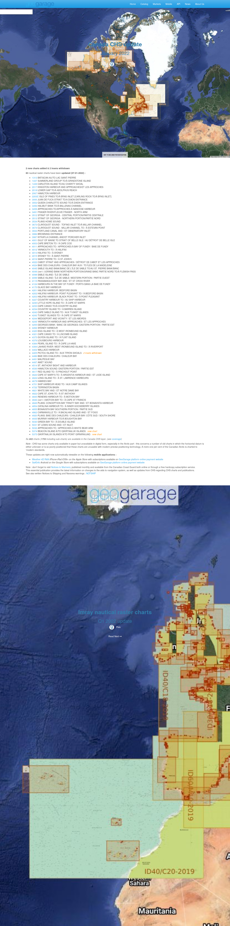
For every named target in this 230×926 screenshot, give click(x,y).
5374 (34, 431)
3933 (34, 230)
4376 (34, 340)
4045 (34, 268)
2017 (34, 187)
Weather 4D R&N (40, 459)
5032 (34, 428)
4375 (34, 337)
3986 (34, 233)
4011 (34, 246)
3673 (34, 224)
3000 (34, 199)
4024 (34, 265)
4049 (34, 271)
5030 (34, 421)
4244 (34, 318)
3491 (34, 212)
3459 (34, 208)
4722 (34, 387)
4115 (34, 280)
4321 (34, 334)
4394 (34, 346)
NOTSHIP (91, 473)
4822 (34, 393)
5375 (34, 434)
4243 (34, 315)
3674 (34, 227)
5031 (34, 424)
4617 (34, 371)
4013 (34, 252)
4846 (34, 399)
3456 (34, 205)
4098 (34, 274)
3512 (34, 215)
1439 (34, 183)
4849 (34, 402)
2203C (35, 196)
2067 (34, 193)
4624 (34, 377)
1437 (34, 180)
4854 (34, 406)
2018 (34, 190)
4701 (34, 384)
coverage (116, 438)
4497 (34, 362)
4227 (34, 299)
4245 (34, 321)
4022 (34, 262)
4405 (34, 352)
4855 (34, 409)
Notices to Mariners (60, 467)
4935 (34, 418)
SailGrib (36, 462)
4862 (34, 412)
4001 (34, 240)
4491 (34, 359)
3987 (34, 237)
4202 (34, 293)
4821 (34, 390)
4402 (34, 349)
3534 (34, 221)
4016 (34, 259)
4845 (34, 396)
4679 (34, 381)
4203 (34, 296)
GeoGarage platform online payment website (141, 459)
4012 (34, 249)
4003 (34, 243)
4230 (34, 302)
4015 (34, 255)
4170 (34, 287)
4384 (34, 343)
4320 (34, 331)
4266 (34, 327)
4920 (34, 415)
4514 (34, 365)
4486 (34, 356)
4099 (34, 277)
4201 (34, 290)
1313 (34, 177)
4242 (34, 312)
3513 (34, 218)
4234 (34, 309)
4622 (34, 374)
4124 (34, 284)
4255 (34, 324)
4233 (34, 305)
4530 (34, 368)
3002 (34, 202)
